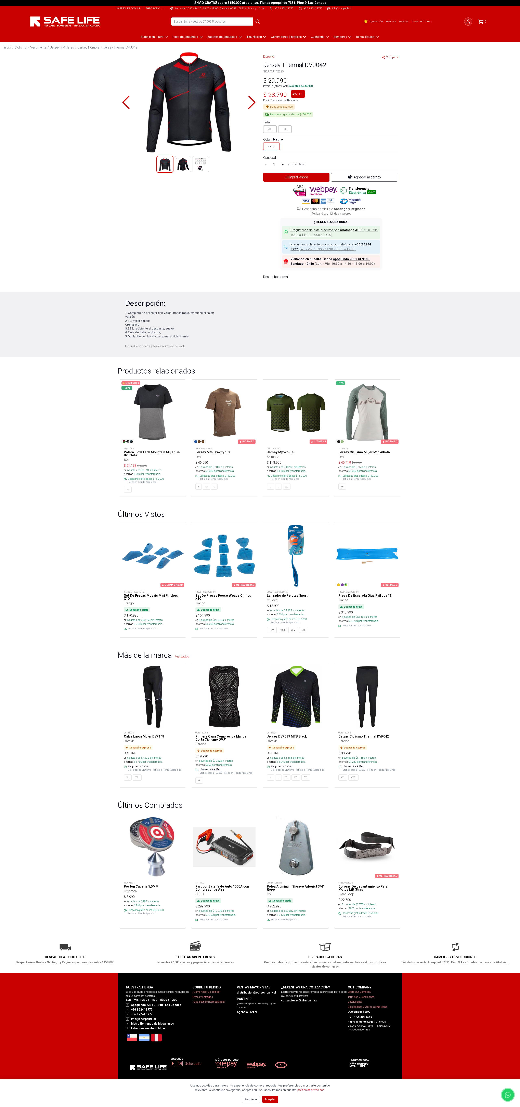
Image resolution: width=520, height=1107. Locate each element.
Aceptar (270, 1099)
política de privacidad (310, 1090)
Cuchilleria (317, 36)
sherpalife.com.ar (128, 8)
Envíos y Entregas (203, 997)
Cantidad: (269, 158)
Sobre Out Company (359, 992)
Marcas (403, 21)
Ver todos (182, 656)
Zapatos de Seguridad (222, 36)
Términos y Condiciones (361, 997)
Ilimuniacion (254, 36)
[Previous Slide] (126, 102)
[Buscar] (257, 21)
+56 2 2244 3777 (313, 8)
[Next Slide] (252, 102)
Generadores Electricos (286, 36)
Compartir (392, 57)
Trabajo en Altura (152, 36)
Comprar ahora (296, 177)
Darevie (268, 56)
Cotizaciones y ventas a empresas (367, 1007)
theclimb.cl (153, 8)
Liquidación (376, 21)
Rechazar (251, 1099)
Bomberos (340, 36)
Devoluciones (355, 1001)
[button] (189, 102)
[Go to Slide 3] (201, 164)
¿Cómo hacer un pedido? (206, 992)
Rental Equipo (365, 36)
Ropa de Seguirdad (185, 36)
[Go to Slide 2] (183, 164)
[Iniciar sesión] (468, 21)
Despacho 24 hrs (422, 21)
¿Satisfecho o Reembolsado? (209, 1001)
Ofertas (391, 21)
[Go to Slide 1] (165, 164)
